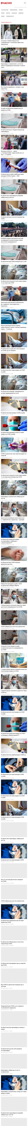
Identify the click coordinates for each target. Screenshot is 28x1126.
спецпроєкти (10, 16)
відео (2, 16)
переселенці (13, 9)
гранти (8, 13)
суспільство (4, 9)
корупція (14, 13)
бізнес (21, 9)
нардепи (21, 13)
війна (2, 13)
